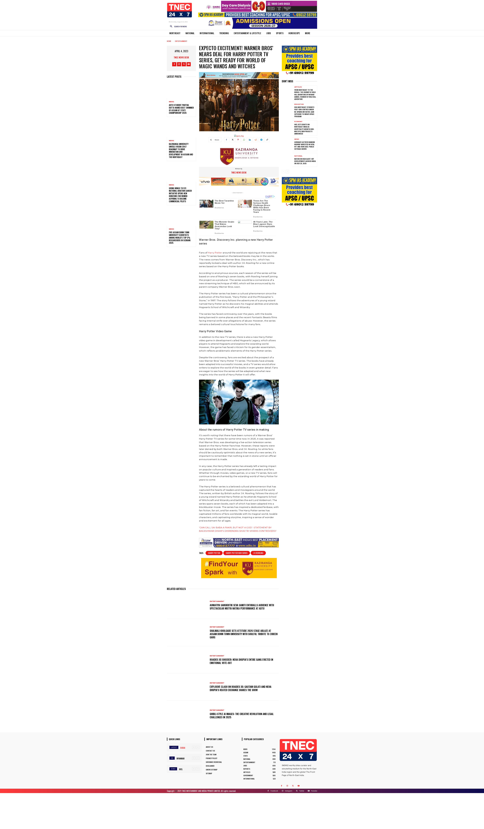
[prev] (193, 747)
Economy (298, 121)
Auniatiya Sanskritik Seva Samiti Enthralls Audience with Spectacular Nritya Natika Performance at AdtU (242, 606)
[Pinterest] (238, 139)
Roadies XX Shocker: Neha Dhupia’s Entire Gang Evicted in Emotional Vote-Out (241, 661)
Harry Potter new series (236, 553)
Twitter (301, 791)
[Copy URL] (267, 139)
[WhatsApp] (243, 139)
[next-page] (287, 171)
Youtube (314, 791)
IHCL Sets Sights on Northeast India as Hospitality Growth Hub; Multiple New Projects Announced (304, 129)
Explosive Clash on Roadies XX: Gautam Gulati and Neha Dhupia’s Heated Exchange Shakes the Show (240, 688)
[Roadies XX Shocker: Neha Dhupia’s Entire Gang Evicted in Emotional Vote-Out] (187, 660)
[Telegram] (261, 139)
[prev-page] (283, 171)
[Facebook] (174, 64)
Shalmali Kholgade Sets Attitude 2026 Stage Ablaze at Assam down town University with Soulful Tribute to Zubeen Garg (244, 634)
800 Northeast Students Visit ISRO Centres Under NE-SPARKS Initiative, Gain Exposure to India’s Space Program (304, 112)
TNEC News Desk (181, 57)
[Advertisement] (242, 810)
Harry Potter (215, 252)
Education (299, 104)
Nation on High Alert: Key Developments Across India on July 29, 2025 (305, 161)
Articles (298, 87)
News (171, 102)
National (298, 156)
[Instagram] (179, 64)
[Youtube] (189, 64)
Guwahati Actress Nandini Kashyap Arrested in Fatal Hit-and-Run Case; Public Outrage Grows (304, 145)
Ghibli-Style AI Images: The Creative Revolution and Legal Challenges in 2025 (242, 715)
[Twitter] (184, 64)
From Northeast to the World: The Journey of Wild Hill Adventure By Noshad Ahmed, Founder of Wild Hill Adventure (305, 94)
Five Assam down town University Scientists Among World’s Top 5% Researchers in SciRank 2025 (180, 237)
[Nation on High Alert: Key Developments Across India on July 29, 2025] (287, 160)
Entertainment (181, 41)
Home (169, 41)
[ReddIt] (255, 139)
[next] (197, 747)
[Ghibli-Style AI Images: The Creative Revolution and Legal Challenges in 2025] (187, 714)
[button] (177, 26)
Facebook (274, 791)
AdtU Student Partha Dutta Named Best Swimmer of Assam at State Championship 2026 (181, 109)
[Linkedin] (249, 139)
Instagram (288, 791)
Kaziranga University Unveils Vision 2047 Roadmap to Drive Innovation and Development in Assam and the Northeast (181, 150)
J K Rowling (258, 553)
